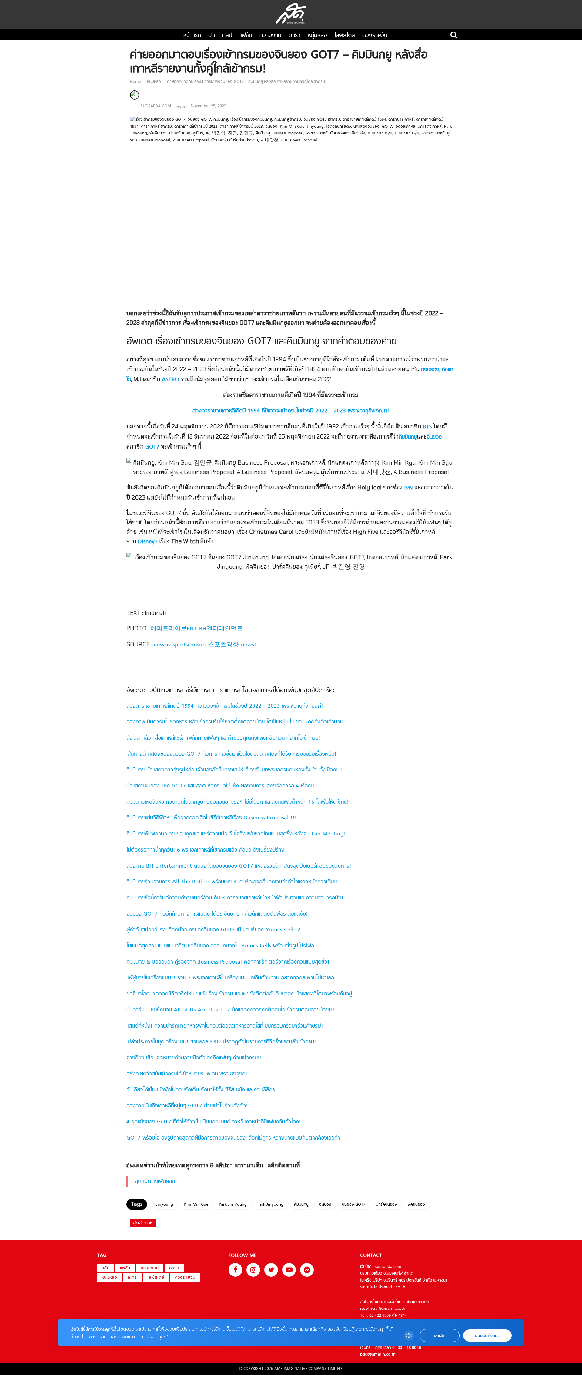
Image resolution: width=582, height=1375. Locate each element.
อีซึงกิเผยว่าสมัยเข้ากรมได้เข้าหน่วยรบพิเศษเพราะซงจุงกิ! (186, 1074)
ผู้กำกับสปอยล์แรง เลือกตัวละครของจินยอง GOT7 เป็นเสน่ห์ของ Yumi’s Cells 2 (213, 930)
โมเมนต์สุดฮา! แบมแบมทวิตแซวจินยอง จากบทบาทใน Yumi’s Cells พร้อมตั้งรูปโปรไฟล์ (220, 946)
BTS (427, 427)
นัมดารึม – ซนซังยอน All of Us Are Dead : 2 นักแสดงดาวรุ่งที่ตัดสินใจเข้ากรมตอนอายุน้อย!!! (230, 1010)
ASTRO (170, 380)
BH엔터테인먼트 (221, 629)
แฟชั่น (245, 35)
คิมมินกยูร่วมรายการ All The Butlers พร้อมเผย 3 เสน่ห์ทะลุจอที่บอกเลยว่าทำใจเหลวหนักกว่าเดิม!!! (233, 882)
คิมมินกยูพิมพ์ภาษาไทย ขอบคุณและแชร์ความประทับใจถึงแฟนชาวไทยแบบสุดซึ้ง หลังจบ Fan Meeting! (236, 834)
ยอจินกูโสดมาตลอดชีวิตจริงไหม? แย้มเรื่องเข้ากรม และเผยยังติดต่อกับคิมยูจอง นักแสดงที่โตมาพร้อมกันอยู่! (240, 994)
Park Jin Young (233, 1204)
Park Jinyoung (270, 1204)
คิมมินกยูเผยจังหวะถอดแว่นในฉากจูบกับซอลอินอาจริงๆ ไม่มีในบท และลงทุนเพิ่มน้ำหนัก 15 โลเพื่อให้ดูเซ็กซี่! (237, 802)
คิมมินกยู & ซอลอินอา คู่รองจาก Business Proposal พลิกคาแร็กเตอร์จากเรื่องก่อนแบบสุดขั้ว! (227, 962)
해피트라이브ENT (173, 629)
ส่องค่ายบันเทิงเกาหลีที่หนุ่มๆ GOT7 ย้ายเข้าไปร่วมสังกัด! (187, 1106)
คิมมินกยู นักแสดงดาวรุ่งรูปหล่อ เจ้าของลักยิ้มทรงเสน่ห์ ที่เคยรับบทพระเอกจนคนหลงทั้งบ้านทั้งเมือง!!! (234, 770)
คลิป (227, 35)
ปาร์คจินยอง (386, 1204)
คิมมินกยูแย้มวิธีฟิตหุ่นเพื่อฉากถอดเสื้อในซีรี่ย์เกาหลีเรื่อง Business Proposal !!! (211, 818)
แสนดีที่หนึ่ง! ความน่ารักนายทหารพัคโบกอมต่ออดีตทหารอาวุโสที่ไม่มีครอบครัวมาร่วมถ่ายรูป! (224, 1026)
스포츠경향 (223, 645)
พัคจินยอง (416, 1204)
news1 (249, 645)
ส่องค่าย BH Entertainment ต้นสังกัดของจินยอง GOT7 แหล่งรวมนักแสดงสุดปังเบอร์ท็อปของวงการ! (238, 866)
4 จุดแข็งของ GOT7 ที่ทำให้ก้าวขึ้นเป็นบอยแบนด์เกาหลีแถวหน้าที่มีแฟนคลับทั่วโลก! (213, 1122)
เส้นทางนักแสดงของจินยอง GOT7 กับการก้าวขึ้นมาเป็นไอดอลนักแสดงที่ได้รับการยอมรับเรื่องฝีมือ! (231, 754)
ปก (211, 35)
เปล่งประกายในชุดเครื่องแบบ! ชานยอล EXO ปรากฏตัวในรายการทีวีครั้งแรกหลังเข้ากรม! (221, 1042)
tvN (408, 488)
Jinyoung (164, 1204)
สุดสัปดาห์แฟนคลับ (155, 1181)
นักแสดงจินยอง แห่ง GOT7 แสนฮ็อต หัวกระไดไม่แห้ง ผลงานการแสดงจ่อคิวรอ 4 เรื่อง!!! (221, 786)
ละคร (132, 1278)
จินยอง (434, 437)
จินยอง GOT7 (353, 1204)
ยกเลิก (439, 1336)
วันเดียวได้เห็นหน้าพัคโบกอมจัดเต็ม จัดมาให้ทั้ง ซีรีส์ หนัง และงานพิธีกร (200, 1090)
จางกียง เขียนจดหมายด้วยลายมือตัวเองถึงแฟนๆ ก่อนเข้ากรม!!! (195, 1058)
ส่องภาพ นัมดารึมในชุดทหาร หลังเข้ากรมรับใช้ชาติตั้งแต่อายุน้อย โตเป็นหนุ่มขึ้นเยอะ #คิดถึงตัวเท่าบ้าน (234, 722)
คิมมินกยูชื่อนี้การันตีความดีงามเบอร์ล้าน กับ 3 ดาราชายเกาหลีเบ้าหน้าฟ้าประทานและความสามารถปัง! (234, 898)
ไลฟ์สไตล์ (344, 35)
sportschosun (189, 645)
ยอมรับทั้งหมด (487, 1336)
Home (136, 82)
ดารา (294, 35)
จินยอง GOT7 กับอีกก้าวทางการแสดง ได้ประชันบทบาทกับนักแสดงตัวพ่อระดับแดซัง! (217, 914)
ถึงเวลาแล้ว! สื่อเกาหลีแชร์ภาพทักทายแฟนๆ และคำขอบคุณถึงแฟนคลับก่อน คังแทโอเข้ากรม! (223, 738)
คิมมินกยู (408, 437)
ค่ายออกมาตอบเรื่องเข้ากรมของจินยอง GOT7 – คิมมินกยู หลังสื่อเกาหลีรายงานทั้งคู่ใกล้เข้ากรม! (246, 82)
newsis (162, 645)
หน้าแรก (192, 35)
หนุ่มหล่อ (317, 35)
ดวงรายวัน (374, 35)
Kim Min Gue (196, 1204)
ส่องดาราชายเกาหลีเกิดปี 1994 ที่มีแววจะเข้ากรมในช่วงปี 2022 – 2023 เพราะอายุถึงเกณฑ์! (224, 706)
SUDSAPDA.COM (156, 106)
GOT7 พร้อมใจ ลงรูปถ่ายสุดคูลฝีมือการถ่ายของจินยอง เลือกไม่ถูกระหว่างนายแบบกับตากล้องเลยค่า (233, 1138)
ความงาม (270, 35)
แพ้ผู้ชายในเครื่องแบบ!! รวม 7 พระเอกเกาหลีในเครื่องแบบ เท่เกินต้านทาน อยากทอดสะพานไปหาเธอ (230, 978)
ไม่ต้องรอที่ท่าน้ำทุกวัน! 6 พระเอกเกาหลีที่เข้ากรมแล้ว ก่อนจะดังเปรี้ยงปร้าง (205, 850)
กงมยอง (430, 370)
